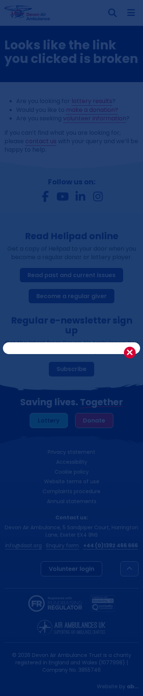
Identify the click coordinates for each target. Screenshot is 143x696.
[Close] (130, 352)
